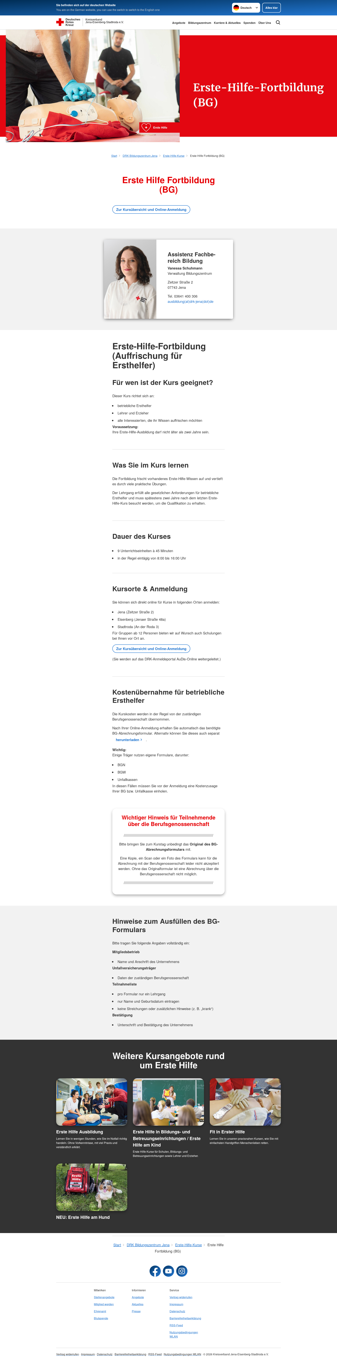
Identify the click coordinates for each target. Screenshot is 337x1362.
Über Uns (264, 23)
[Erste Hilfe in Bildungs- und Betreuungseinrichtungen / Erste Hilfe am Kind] (168, 1102)
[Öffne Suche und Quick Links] (278, 22)
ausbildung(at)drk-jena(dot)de (190, 301)
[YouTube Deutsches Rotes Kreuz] (168, 1271)
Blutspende (101, 1318)
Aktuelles (137, 1304)
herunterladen (127, 739)
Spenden (249, 23)
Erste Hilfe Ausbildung (79, 1131)
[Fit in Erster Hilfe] (245, 1102)
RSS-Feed (176, 1325)
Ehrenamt (100, 1311)
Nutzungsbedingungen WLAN (184, 1334)
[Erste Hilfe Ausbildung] (91, 1102)
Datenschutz (177, 1311)
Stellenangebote (104, 1297)
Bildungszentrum (199, 23)
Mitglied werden (104, 1304)
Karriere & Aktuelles (227, 23)
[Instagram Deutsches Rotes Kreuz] (181, 1271)
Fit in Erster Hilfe (227, 1131)
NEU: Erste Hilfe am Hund (83, 1217)
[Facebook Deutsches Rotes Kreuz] (155, 1271)
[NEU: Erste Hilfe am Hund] (91, 1187)
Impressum (176, 1304)
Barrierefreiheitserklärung (185, 1318)
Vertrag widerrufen (181, 1297)
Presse (136, 1311)
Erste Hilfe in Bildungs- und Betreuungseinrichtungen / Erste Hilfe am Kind (167, 1138)
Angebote (178, 23)
